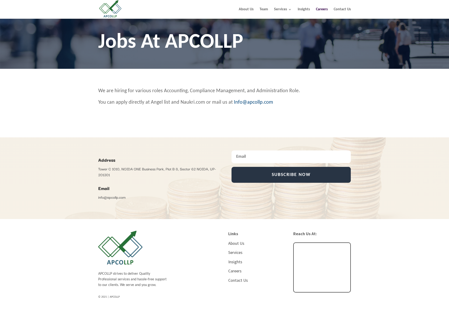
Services (280, 9)
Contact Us (342, 9)
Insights (304, 9)
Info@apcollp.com (253, 102)
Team (264, 9)
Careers (322, 9)
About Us (246, 9)
